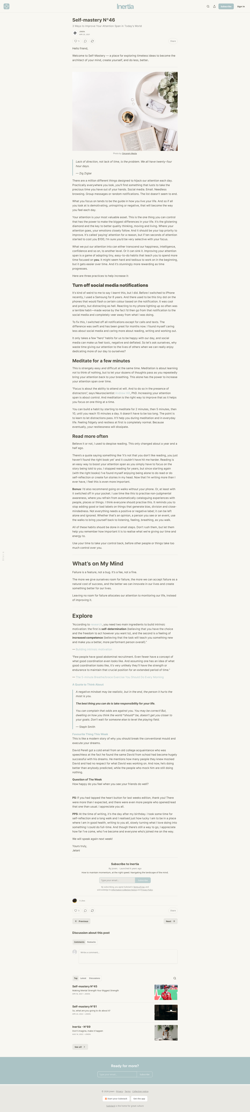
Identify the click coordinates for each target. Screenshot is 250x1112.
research (96, 624)
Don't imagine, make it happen (87, 1030)
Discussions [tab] (94, 978)
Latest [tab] (83, 978)
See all (78, 1046)
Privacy (119, 1091)
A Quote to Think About (88, 684)
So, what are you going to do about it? (91, 1010)
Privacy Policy (147, 889)
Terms (128, 1091)
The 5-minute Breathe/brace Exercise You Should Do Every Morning (120, 677)
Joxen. (82, 32)
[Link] (68, 285)
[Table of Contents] (3, 556)
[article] (125, 992)
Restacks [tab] (91, 942)
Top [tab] (75, 978)
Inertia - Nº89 (81, 1026)
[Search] (208, 6)
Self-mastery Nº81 (84, 1006)
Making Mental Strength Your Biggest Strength (95, 990)
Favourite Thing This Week (90, 734)
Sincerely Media (129, 153)
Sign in (241, 6)
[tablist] (84, 942)
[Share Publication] (214, 6)
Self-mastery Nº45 (84, 986)
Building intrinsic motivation (94, 649)
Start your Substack (117, 1098)
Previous (83, 921)
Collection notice (140, 1091)
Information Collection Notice (124, 889)
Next (168, 921)
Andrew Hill (122, 393)
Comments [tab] (79, 942)
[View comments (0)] (85, 41)
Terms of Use (139, 887)
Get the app (139, 1098)
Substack (110, 1105)
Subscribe (226, 6)
